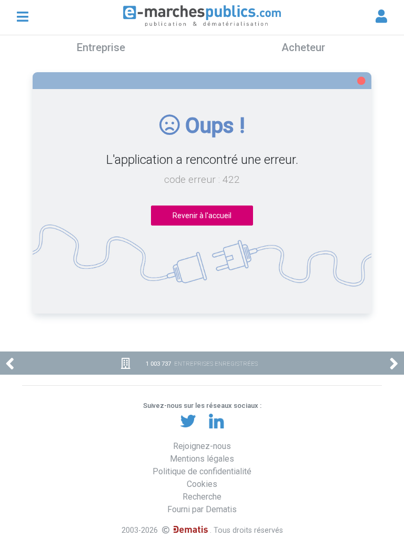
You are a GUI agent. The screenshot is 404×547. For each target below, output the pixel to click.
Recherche (202, 497)
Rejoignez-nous (202, 446)
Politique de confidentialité (202, 471)
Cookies (202, 484)
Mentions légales (202, 459)
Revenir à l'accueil (202, 215)
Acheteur (303, 47)
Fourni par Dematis (202, 509)
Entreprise (101, 47)
